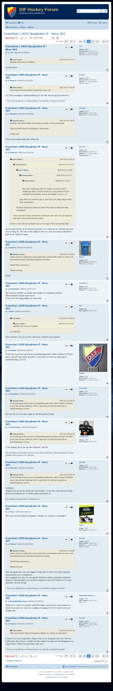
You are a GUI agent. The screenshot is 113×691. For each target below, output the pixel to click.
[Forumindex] (12, 12)
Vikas (15, 87)
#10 (80, 46)
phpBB (47, 672)
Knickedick (83, 283)
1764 (86, 598)
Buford (81, 257)
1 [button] (74, 41)
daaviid (18, 165)
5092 (86, 465)
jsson (15, 59)
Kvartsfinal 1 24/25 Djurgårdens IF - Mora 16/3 (34, 33)
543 (85, 309)
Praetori (82, 75)
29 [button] (80, 41)
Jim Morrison (84, 436)
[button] (66, 41)
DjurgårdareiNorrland (86, 595)
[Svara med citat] (66, 47)
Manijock (82, 108)
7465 (86, 528)
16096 (86, 78)
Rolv (80, 305)
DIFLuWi (82, 462)
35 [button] (104, 41)
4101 (86, 286)
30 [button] (84, 41)
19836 (86, 49)
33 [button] (97, 41)
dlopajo (81, 373)
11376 (86, 111)
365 (85, 150)
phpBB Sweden (59, 674)
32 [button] (93, 41)
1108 (86, 376)
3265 (86, 260)
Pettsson (82, 147)
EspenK (16, 121)
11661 (86, 440)
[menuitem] (21, 23)
